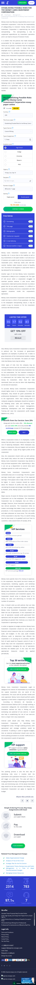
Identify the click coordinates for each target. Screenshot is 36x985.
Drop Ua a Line (6, 955)
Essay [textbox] (7, 139)
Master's (19, 160)
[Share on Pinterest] (32, 800)
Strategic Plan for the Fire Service (16, 863)
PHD (19, 164)
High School (19, 147)
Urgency (5, 169)
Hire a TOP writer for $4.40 (18, 669)
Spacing (5, 193)
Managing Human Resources (15, 873)
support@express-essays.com (11, 948)
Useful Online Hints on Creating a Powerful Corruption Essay (16, 919)
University (19, 156)
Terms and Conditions (7, 932)
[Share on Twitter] (27, 800)
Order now (22, 2)
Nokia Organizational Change (15, 858)
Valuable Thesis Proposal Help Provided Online (14, 913)
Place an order (18, 845)
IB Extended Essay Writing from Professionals (13, 923)
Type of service (7, 128)
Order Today (12, 432)
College (19, 152)
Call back (7, 953)
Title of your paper (8, 120)
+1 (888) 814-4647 (7, 945)
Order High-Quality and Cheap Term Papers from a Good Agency (16, 916)
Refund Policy (5, 937)
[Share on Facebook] (22, 800)
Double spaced (25, 197)
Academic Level (7, 144)
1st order (12, 108)
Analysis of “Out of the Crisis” (15, 861)
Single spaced (10, 197)
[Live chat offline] (27, 980)
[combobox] (18, 139)
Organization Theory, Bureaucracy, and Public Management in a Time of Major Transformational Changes (20, 868)
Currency (5, 112)
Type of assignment (8, 136)
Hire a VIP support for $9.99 (18, 753)
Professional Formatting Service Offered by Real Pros (15, 925)
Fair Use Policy (5, 941)
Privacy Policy (5, 934)
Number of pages (8, 185)
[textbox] (19, 181)
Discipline (5, 177)
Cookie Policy (5, 939)
